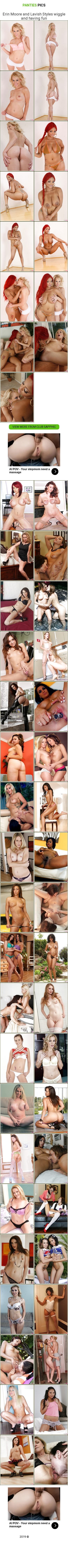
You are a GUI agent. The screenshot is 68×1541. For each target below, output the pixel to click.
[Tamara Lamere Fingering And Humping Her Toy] (51, 857)
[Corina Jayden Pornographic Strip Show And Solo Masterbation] (51, 706)
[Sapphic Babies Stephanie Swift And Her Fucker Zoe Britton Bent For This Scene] (51, 757)
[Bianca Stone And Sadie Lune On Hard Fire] (51, 1309)
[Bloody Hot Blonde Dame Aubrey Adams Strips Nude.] (17, 1410)
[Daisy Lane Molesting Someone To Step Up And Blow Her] (17, 1209)
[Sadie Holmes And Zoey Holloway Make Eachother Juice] (51, 1209)
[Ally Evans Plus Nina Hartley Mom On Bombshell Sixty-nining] (51, 1460)
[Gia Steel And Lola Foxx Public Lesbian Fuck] (17, 1359)
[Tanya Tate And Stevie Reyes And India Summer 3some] (51, 1058)
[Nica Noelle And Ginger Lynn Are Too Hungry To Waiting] (51, 505)
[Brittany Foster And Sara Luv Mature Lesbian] (17, 656)
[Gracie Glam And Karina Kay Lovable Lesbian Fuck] (17, 606)
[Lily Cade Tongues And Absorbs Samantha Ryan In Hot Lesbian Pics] (17, 1259)
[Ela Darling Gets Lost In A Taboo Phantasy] (51, 1008)
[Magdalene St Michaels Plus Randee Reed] (17, 1008)
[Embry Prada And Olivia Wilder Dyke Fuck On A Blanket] (17, 907)
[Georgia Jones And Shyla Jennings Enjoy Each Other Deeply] (51, 907)
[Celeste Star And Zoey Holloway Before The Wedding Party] (51, 556)
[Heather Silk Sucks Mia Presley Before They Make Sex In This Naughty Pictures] (51, 656)
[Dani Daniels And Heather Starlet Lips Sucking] (51, 606)
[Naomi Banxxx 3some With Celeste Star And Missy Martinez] (51, 958)
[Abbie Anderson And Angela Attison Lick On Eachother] (17, 857)
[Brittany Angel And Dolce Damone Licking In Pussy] (51, 807)
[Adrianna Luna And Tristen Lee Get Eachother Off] (17, 1460)
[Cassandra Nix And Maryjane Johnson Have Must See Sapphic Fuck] (17, 1058)
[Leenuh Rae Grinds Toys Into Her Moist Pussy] (17, 757)
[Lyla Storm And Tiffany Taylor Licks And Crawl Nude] (17, 958)
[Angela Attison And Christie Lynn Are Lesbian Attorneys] (17, 1108)
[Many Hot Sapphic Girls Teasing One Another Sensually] (51, 1410)
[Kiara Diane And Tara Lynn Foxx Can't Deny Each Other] (51, 1359)
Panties (34, 5)
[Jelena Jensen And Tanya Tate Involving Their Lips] (17, 1309)
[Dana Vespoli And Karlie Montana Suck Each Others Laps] (17, 706)
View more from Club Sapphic (34, 426)
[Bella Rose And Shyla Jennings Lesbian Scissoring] (17, 807)
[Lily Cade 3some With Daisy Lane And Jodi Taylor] (17, 556)
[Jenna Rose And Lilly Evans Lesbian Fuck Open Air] (51, 1259)
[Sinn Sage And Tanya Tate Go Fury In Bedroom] (51, 1108)
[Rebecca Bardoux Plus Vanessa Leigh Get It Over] (51, 1159)
